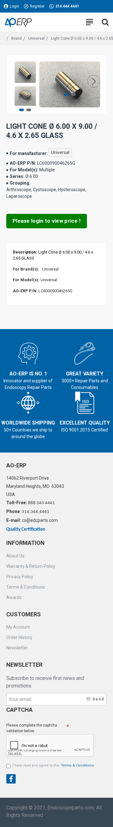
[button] (45, 81)
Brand (16, 38)
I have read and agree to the (53, 765)
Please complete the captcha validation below (31, 728)
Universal (36, 38)
